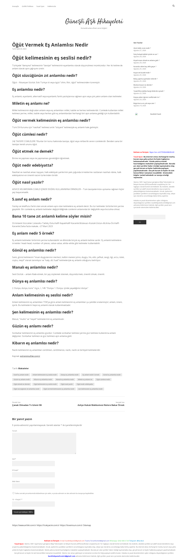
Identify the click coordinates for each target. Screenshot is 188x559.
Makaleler (23, 368)
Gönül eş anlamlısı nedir (112, 375)
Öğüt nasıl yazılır (67, 384)
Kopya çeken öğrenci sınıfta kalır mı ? (147, 97)
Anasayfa (15, 6)
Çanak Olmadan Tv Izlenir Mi (27, 405)
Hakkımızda (51, 6)
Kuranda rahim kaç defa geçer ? (145, 66)
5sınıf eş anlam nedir (21, 375)
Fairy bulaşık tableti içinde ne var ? (146, 54)
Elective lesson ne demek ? (143, 85)
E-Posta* (15, 470)
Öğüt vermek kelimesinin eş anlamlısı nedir (58, 389)
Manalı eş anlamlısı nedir (65, 379)
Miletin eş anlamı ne (85, 379)
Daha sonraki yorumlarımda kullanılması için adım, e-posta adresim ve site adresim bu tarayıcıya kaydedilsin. (54, 493)
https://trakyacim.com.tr (48, 525)
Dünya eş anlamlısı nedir (70, 375)
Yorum (14, 431)
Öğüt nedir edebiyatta (85, 384)
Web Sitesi (16, 481)
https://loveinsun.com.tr (71, 525)
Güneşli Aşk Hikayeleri (94, 21)
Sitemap (87, 525)
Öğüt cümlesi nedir (103, 379)
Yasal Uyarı (40, 6)
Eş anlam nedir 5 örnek (91, 375)
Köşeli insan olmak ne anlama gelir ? (146, 60)
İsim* (14, 459)
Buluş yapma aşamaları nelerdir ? (146, 79)
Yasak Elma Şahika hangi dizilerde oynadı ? (149, 91)
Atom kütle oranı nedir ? (142, 48)
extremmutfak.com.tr (30, 356)
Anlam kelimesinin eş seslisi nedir (45, 375)
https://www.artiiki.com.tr (24, 525)
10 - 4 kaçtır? (17, 499)
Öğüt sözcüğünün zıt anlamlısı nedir (26, 389)
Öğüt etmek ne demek (22, 384)
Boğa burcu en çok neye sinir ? (144, 103)
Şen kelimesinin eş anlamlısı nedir (90, 389)
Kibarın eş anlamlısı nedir (43, 379)
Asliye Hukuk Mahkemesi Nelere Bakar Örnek (101, 405)
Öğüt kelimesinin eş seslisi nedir (45, 384)
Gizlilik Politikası (27, 6)
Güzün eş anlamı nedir (22, 379)
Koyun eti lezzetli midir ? (142, 73)
